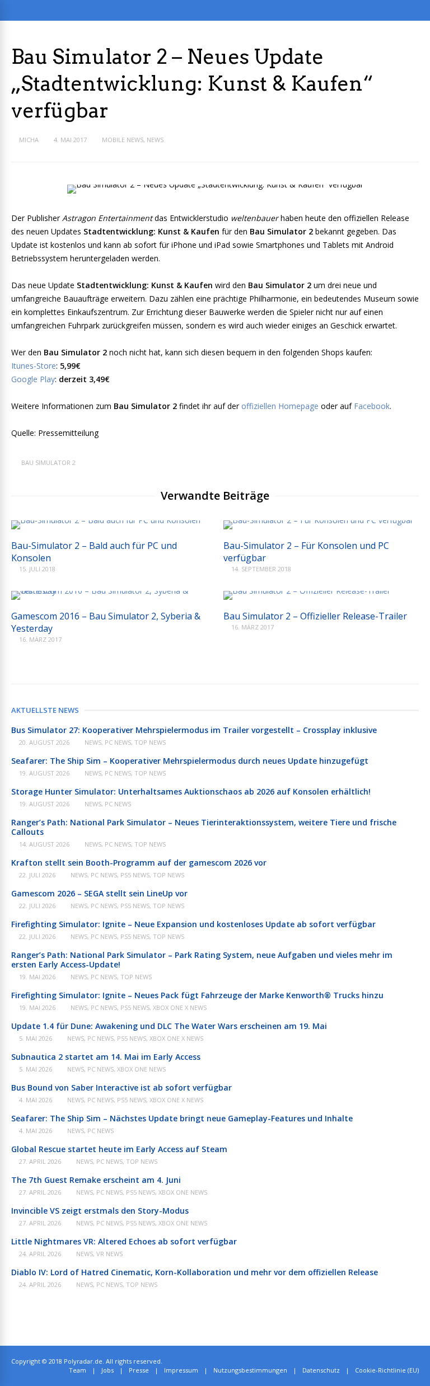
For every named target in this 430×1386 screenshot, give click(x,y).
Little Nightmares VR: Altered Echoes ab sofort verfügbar (124, 1241)
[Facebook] (403, 1361)
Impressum (181, 1370)
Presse (139, 1370)
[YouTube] (416, 1361)
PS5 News (134, 875)
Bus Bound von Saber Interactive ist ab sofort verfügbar (121, 1087)
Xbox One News (141, 1069)
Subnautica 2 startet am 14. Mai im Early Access (105, 1056)
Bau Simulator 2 (48, 462)
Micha (29, 139)
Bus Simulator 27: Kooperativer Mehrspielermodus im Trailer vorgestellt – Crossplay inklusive (194, 730)
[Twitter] (391, 1361)
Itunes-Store (33, 365)
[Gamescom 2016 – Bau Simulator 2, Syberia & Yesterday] (109, 590)
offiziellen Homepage (280, 406)
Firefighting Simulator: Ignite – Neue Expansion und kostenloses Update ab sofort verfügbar (193, 924)
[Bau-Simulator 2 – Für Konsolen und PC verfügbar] (318, 520)
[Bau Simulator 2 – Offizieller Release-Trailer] (306, 590)
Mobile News (122, 139)
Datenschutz (321, 1370)
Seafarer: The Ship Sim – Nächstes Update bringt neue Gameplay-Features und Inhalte (182, 1118)
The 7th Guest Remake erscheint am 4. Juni (96, 1179)
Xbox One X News (180, 1007)
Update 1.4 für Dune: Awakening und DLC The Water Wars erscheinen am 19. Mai (169, 1026)
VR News (109, 1253)
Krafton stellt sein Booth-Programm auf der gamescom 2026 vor (139, 862)
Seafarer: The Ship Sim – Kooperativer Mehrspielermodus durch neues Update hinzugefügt (189, 760)
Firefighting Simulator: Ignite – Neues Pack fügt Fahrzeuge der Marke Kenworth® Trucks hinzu (197, 995)
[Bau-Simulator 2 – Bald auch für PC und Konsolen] (105, 520)
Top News (150, 742)
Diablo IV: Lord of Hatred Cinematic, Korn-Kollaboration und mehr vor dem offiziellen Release (194, 1272)
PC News (118, 742)
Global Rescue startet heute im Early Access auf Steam (119, 1149)
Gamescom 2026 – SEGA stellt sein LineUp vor (99, 893)
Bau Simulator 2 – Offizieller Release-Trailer (315, 616)
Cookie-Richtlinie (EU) (387, 1370)
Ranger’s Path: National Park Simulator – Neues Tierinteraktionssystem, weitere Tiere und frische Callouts (203, 827)
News (155, 139)
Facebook (372, 406)
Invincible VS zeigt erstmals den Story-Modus (100, 1210)
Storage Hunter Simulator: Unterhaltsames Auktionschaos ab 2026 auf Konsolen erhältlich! (191, 791)
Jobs (107, 1370)
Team (77, 1370)
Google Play (33, 379)
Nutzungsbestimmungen (250, 1370)
